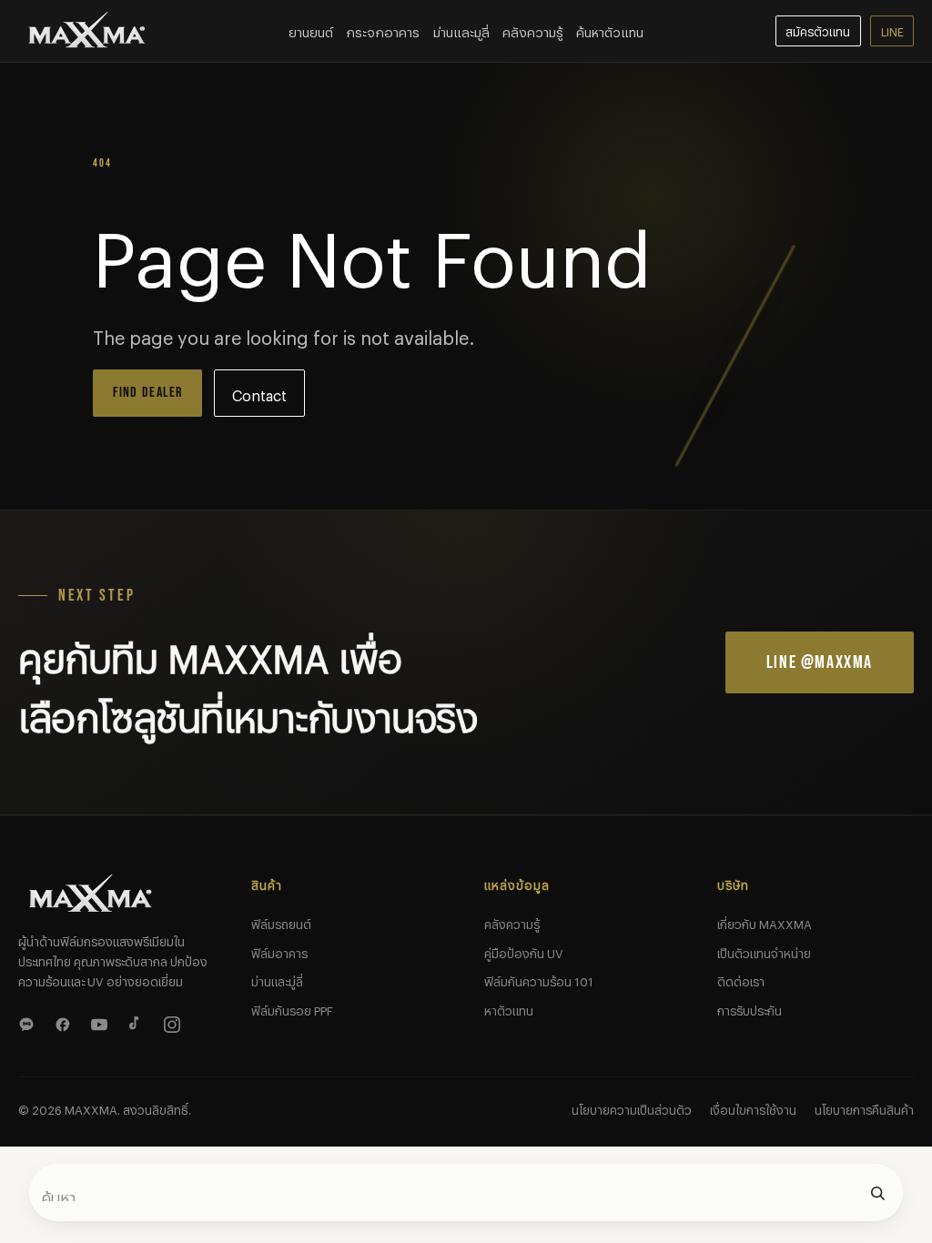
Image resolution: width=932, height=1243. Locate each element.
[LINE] (29, 1022)
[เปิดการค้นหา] (877, 1192)
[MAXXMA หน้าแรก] (87, 31)
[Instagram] (175, 1022)
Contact (259, 393)
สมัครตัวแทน (817, 30)
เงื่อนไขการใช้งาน (753, 1107)
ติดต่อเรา (741, 979)
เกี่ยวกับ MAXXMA (764, 921)
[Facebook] (65, 1022)
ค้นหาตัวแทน (609, 30)
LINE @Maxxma (819, 662)
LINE (892, 30)
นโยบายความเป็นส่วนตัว (632, 1107)
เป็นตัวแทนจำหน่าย (764, 950)
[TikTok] (138, 1022)
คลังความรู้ (532, 30)
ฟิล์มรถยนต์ (281, 921)
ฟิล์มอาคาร (279, 950)
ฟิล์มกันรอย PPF (292, 1008)
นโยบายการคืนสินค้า (864, 1107)
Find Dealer (148, 392)
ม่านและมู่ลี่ (277, 979)
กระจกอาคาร (383, 30)
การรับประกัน (749, 1008)
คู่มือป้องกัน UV (523, 950)
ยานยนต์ (311, 30)
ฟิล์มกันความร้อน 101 (538, 979)
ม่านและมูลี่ (461, 30)
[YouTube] (102, 1022)
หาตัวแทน (508, 1008)
